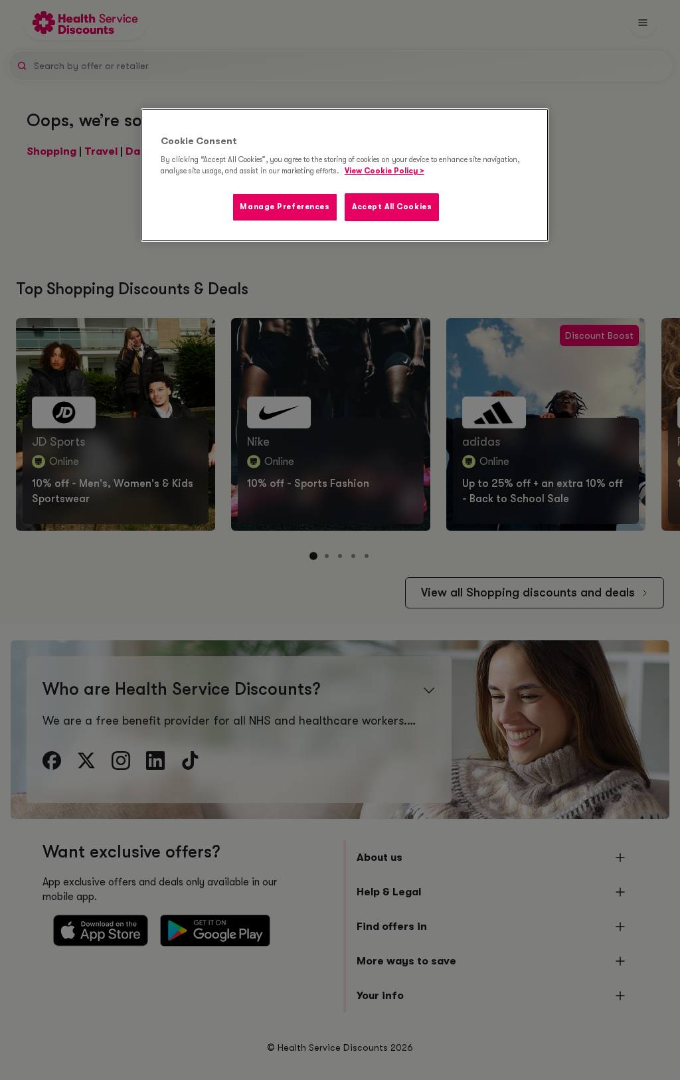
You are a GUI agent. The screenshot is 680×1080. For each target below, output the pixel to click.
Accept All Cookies (392, 207)
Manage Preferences (284, 207)
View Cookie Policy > (384, 171)
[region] (345, 175)
